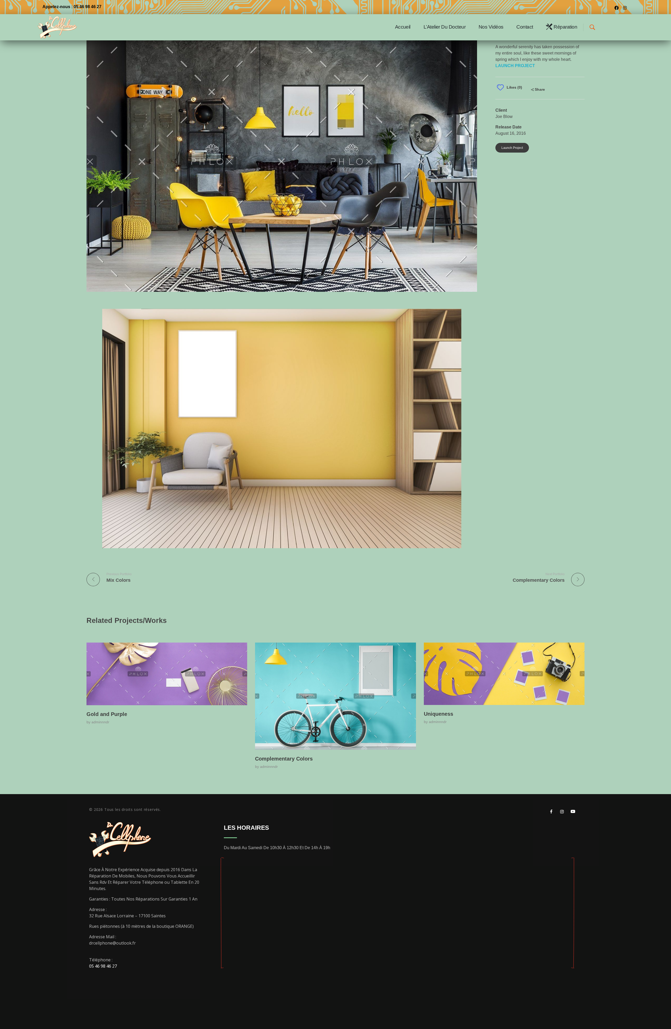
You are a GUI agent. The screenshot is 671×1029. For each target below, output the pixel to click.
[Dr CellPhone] (69, 27)
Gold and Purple (106, 714)
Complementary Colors (284, 759)
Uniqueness (438, 714)
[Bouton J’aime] (500, 87)
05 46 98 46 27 (103, 966)
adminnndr (100, 722)
